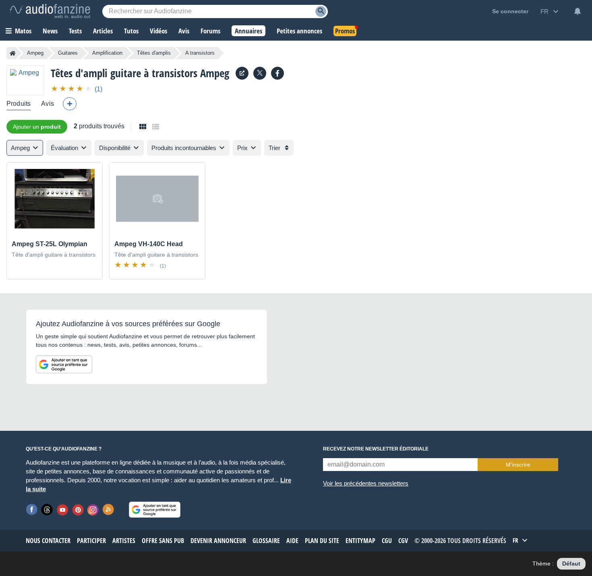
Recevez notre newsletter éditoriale (375, 449)
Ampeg (35, 53)
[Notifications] (577, 11)
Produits (18, 103)
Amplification (107, 53)
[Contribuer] (70, 103)
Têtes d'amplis (154, 53)
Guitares (68, 53)
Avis (47, 103)
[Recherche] (320, 11)
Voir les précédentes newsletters (365, 483)
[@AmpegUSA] (259, 73)
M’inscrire (518, 464)
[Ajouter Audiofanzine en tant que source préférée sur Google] (64, 364)
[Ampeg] (25, 80)
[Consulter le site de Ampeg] (242, 73)
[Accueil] (13, 53)
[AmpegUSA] (277, 73)
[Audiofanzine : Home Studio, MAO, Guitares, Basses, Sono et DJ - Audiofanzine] (50, 11)
